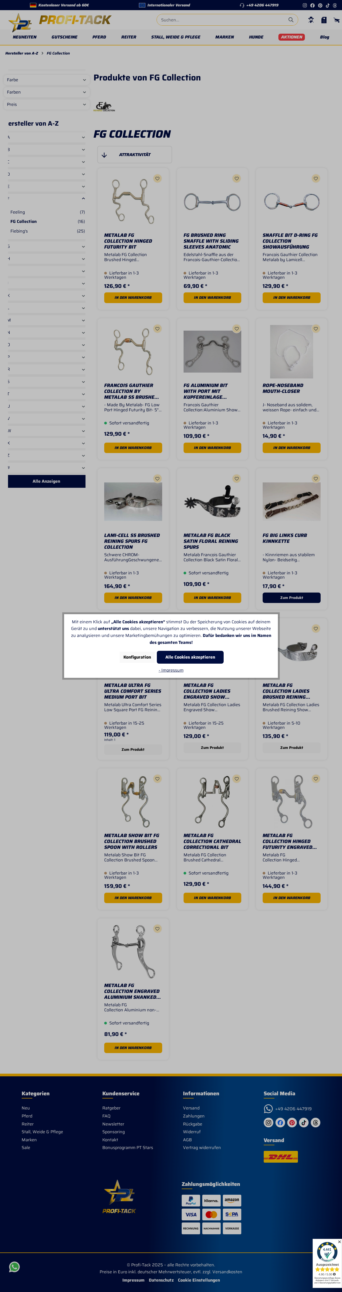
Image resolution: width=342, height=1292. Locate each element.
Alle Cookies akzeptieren (190, 657)
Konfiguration (137, 657)
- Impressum (171, 670)
